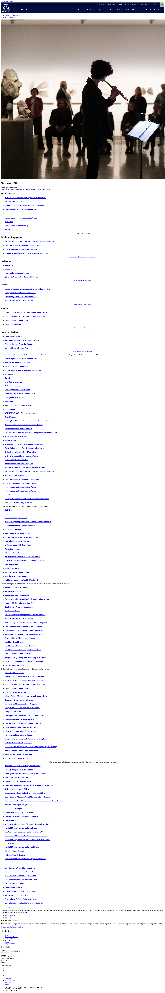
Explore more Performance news (82, 280)
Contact (7, 942)
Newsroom (8, 940)
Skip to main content (7, 1)
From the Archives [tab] (44, 189)
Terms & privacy (10, 980)
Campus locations (10, 944)
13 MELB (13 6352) (11, 950)
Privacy (7, 984)
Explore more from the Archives (82, 351)
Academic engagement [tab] (15, 189)
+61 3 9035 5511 (15, 952)
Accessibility (8, 982)
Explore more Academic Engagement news (83, 257)
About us (7, 935)
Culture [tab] (31, 189)
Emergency (8, 979)
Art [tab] (7, 189)
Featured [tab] (3, 189)
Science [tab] (36, 189)
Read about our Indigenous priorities (12, 927)
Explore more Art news (83, 233)
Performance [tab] (25, 189)
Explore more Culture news (82, 304)
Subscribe (89, 910)
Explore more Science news (82, 328)
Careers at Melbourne (11, 937)
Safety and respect (10, 938)
